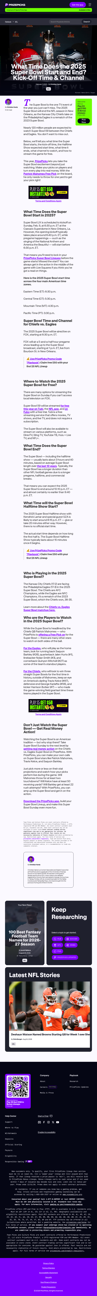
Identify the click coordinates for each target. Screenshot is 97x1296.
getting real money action (38, 748)
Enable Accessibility (46, 1132)
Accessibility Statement (48, 1273)
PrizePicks (41, 161)
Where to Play (12, 1127)
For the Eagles (32, 648)
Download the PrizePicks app (41, 801)
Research (74, 1081)
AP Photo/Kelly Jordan (25, 956)
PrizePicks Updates (79, 1087)
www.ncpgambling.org (72, 1194)
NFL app (54, 408)
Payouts (8, 1150)
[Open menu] (90, 5)
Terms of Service (48, 1268)
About (42, 1081)
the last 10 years (47, 465)
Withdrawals (11, 1133)
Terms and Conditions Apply (48, 201)
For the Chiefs (31, 671)
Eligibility (11, 1156)
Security (48, 1277)
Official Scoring (13, 1144)
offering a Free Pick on (51, 634)
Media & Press (47, 1093)
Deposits (9, 1139)
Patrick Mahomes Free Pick (39, 173)
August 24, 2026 (24, 953)
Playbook (8, 22)
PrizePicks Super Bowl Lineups (42, 258)
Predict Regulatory (48, 1287)
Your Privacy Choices (48, 1282)
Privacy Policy (48, 1263)
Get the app (77, 5)
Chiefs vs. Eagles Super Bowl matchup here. (46, 608)
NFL (16, 22)
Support (8, 1122)
